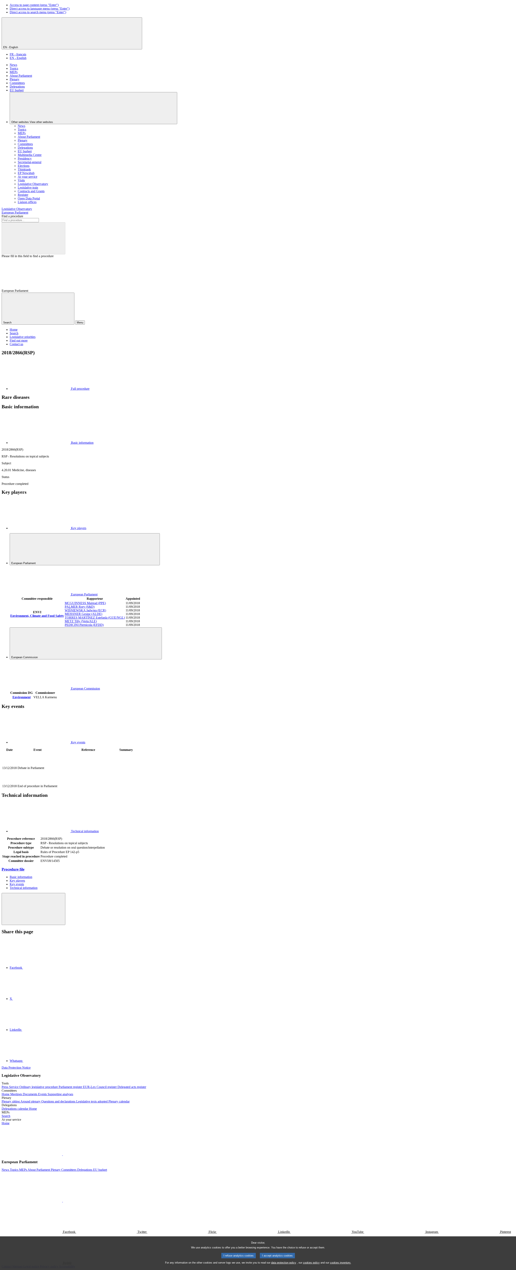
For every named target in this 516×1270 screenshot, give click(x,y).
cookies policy (311, 1262)
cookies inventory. (340, 1262)
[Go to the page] (88, 781)
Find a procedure (12, 216)
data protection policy (283, 1262)
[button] (62, 1154)
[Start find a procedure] (33, 238)
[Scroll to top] (33, 909)
